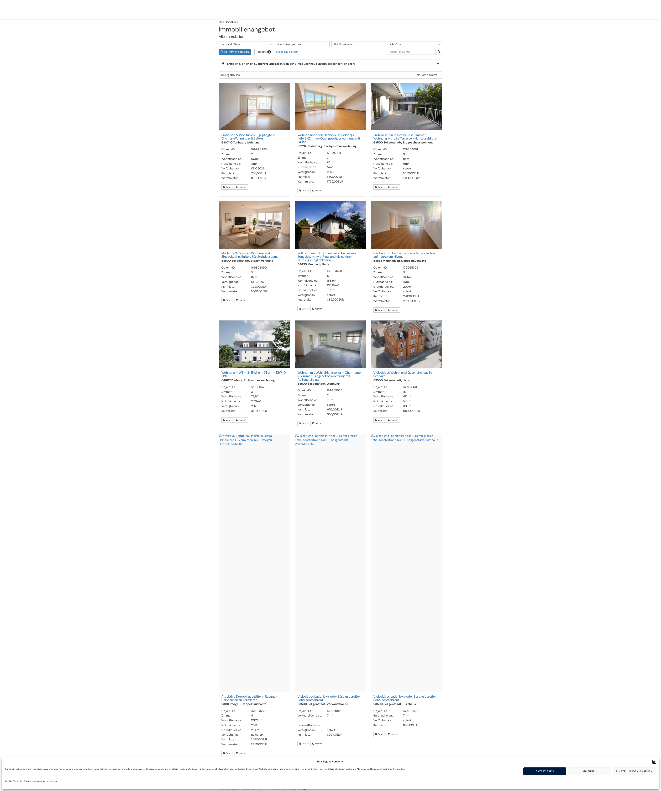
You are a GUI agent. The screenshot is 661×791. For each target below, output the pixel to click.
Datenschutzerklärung (34, 781)
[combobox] (246, 44)
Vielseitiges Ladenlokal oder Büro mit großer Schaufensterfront (328, 698)
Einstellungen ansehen (634, 771)
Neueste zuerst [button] (427, 75)
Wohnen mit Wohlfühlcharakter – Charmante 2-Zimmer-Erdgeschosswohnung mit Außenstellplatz (329, 376)
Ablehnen (589, 771)
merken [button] (242, 187)
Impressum (52, 781)
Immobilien (579, 10)
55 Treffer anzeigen (236, 51)
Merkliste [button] (263, 51)
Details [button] (229, 187)
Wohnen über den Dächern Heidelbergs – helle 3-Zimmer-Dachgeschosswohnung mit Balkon (328, 138)
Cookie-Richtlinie (13, 781)
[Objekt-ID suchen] (438, 52)
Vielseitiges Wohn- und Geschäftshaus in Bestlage (402, 374)
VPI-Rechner (626, 10)
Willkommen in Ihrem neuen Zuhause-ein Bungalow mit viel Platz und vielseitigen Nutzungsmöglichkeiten (326, 256)
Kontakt (647, 10)
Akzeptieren (545, 771)
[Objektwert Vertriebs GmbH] (19, 12)
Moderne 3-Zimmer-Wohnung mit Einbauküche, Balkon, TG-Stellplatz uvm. (249, 255)
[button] (654, 761)
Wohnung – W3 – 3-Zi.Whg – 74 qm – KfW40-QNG (254, 374)
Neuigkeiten (601, 10)
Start (221, 21)
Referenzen (557, 10)
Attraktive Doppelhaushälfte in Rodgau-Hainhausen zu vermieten (249, 698)
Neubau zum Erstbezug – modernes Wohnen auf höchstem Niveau (405, 255)
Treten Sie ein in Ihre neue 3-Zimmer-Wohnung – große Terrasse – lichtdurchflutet (405, 137)
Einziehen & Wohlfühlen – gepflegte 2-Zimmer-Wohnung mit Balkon (248, 137)
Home (538, 10)
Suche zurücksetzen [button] (287, 51)
